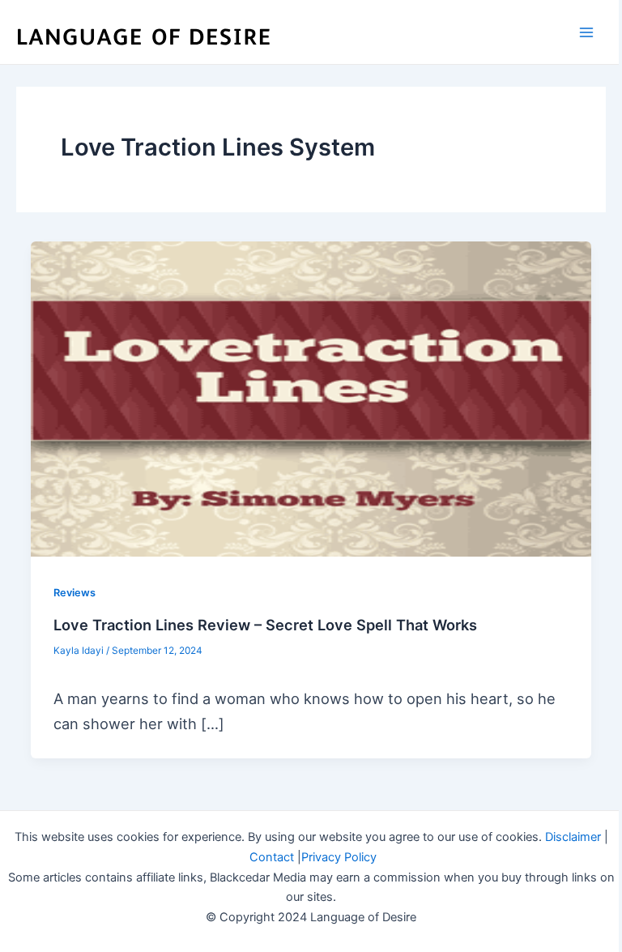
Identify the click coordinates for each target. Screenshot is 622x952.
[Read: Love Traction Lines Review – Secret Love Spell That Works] (311, 399)
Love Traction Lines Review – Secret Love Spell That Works (265, 625)
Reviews (74, 593)
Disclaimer (573, 837)
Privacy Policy (339, 857)
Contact (271, 857)
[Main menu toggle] (587, 32)
